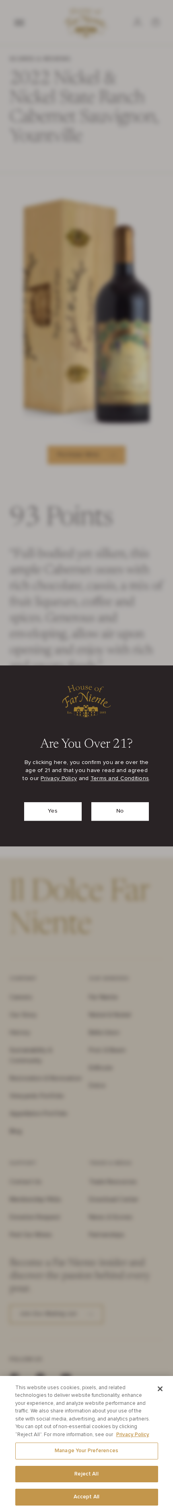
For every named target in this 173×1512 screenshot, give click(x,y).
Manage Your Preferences (86, 1450)
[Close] (160, 1389)
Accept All (86, 1497)
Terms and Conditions (120, 779)
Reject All (86, 1474)
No (120, 811)
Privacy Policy (59, 779)
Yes (53, 811)
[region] (86, 1444)
